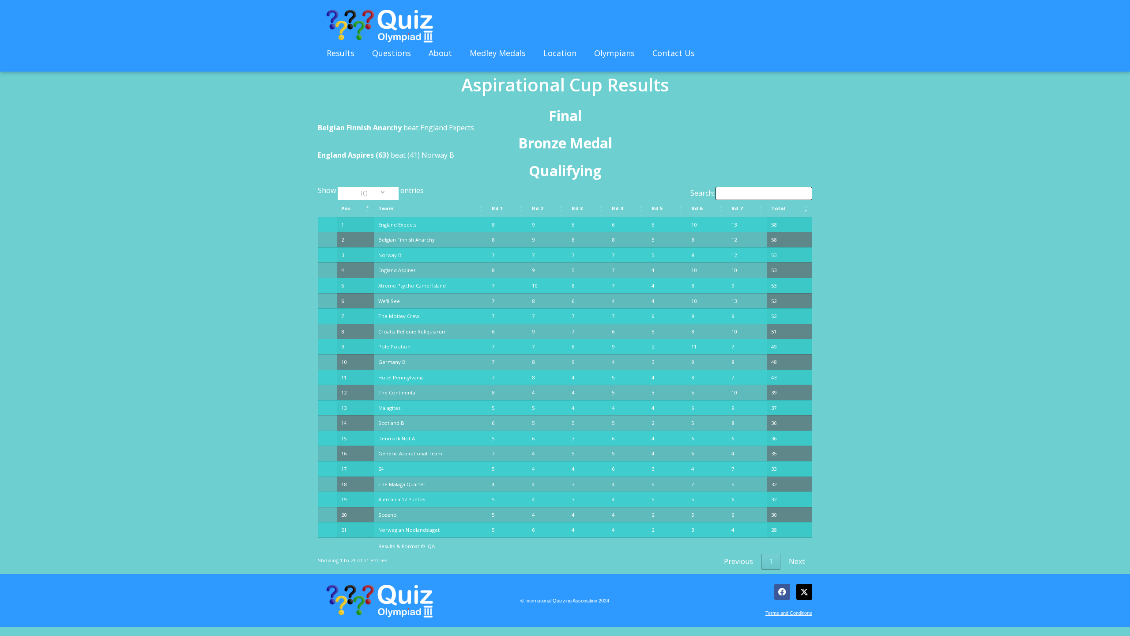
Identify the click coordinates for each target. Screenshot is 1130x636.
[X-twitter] (804, 592)
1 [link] (771, 561)
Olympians (614, 53)
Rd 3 (577, 208)
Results (340, 53)
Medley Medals (498, 53)
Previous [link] (738, 561)
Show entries (371, 190)
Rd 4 (617, 208)
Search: (702, 193)
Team (386, 208)
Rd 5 (657, 208)
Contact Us (673, 53)
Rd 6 (696, 208)
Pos (345, 208)
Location (559, 53)
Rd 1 (497, 208)
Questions (391, 53)
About (440, 53)
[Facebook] (782, 592)
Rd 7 (736, 208)
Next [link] (797, 561)
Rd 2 (537, 208)
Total (778, 208)
